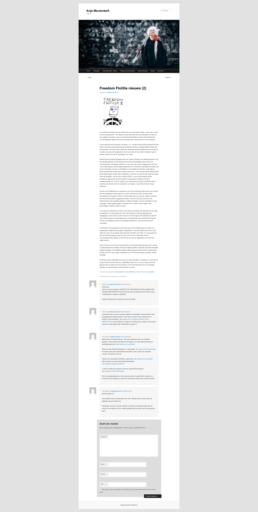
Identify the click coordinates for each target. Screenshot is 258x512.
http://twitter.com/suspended (125, 344)
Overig (152, 71)
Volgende (168, 77)
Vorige (88, 77)
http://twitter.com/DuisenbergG (146, 349)
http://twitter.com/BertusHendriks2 (113, 364)
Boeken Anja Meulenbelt (128, 71)
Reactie (104, 436)
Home (88, 71)
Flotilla (132, 272)
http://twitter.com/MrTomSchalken (113, 371)
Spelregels (96, 71)
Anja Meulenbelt (97, 10)
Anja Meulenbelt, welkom (110, 71)
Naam (102, 464)
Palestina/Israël (119, 272)
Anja (138, 272)
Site (102, 484)
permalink (151, 272)
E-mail (103, 474)
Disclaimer (161, 71)
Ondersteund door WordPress (129, 505)
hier (129, 144)
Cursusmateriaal (142, 71)
